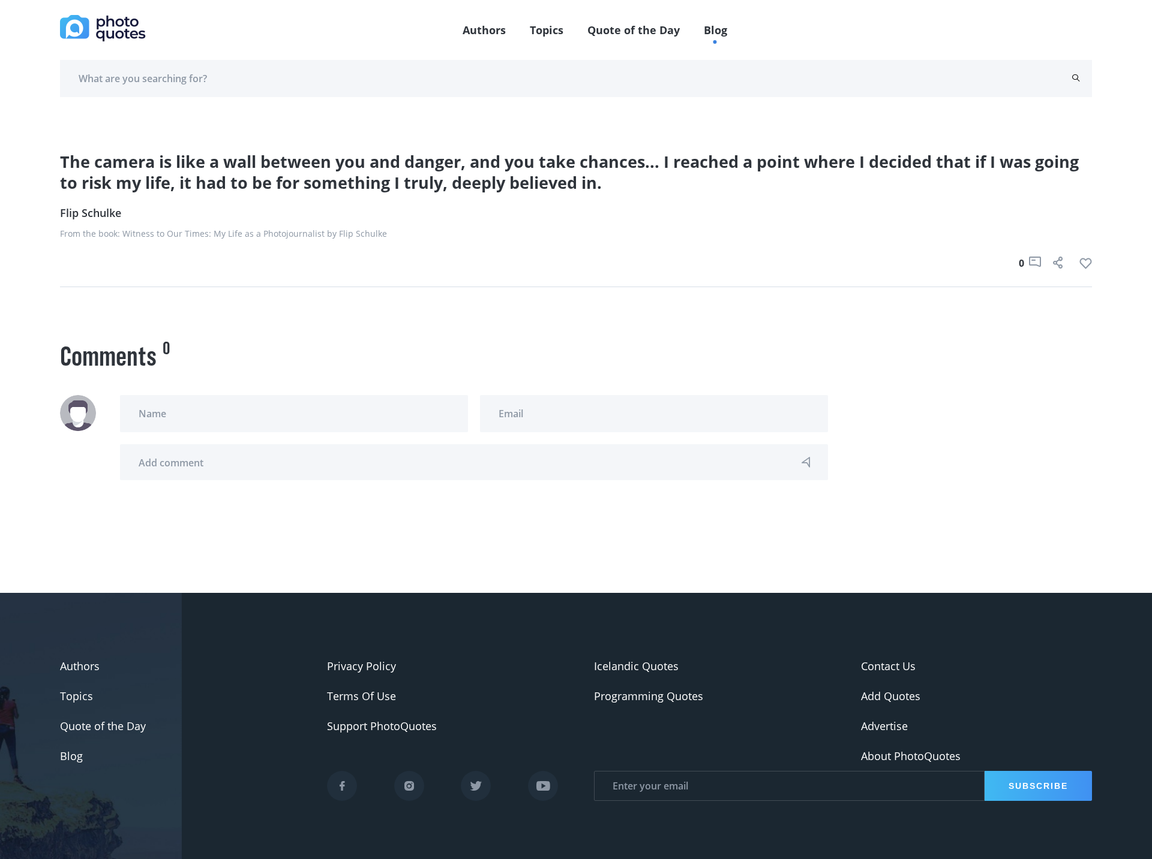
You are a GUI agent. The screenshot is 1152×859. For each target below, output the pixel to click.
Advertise (884, 726)
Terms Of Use (361, 696)
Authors (484, 30)
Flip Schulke (90, 213)
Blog (715, 30)
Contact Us (888, 666)
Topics (546, 30)
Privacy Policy (361, 666)
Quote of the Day (633, 30)
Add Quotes (890, 696)
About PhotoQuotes (911, 756)
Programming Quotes (648, 696)
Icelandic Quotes (636, 666)
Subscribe (1038, 786)
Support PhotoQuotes (382, 726)
